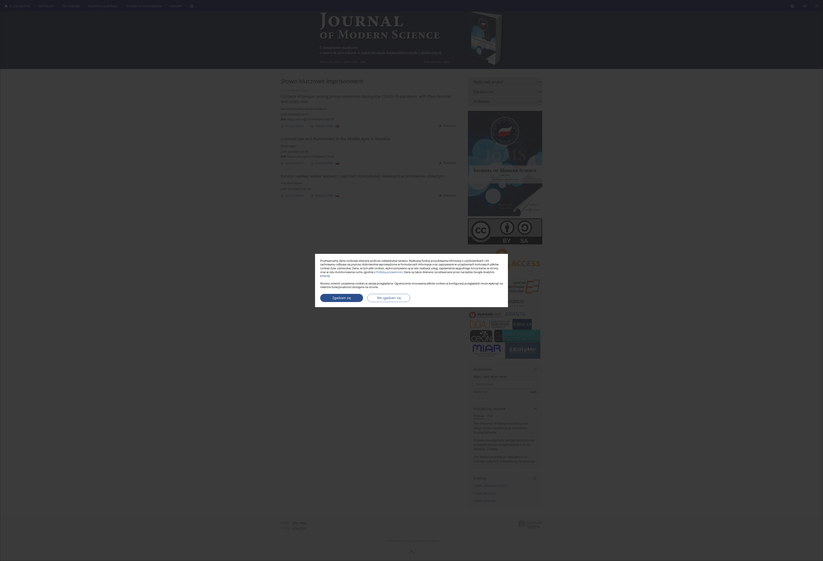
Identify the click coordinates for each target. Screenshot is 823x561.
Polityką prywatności (389, 272)
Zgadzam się (341, 298)
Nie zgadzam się (389, 298)
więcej (325, 276)
